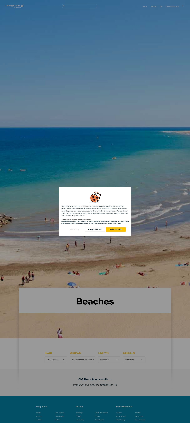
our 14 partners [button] (84, 206)
